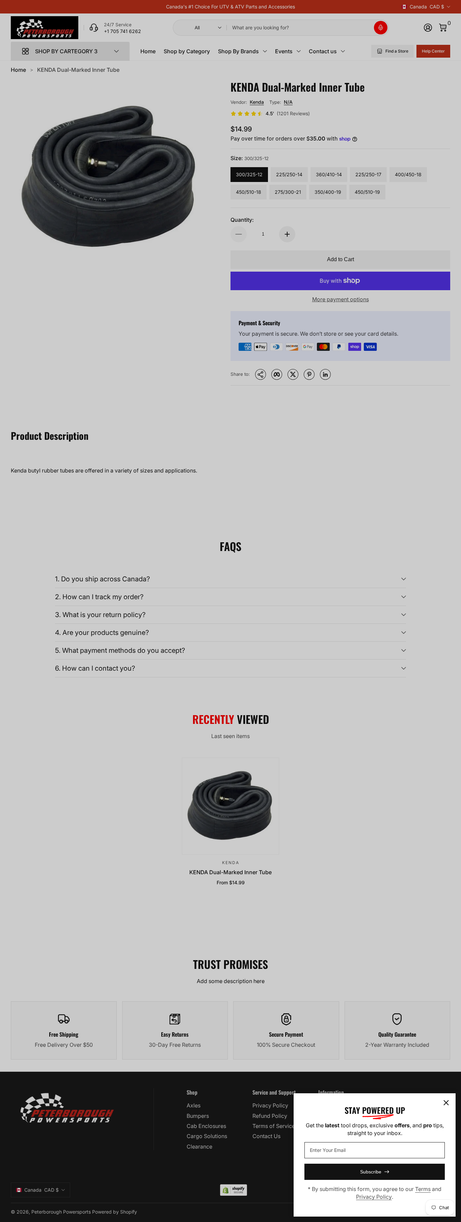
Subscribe (370, 1171)
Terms (423, 1189)
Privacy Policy (374, 1196)
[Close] (446, 1103)
